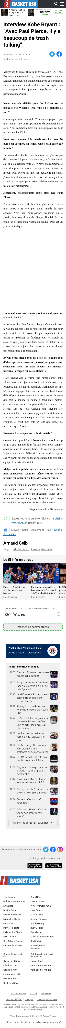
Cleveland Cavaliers (12, 945)
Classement (34, 652)
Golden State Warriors (14, 901)
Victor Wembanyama (40, 906)
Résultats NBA (10, 965)
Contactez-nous (18, 993)
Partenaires (46, 993)
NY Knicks (8, 923)
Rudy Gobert (36, 928)
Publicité (33, 993)
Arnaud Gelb (15, 543)
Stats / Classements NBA (13, 955)
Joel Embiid (36, 941)
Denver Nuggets (11, 928)
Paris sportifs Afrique (40, 970)
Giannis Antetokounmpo (42, 936)
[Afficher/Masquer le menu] (62, 4)
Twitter (52, 54)
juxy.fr (58, 1022)
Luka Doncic (36, 910)
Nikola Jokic (36, 914)
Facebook (59, 54)
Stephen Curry (37, 923)
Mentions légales (14, 999)
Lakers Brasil (36, 961)
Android (53, 866)
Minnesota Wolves (12, 914)
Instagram (60, 850)
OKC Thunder (9, 936)
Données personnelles (47, 999)
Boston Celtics (10, 910)
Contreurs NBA (10, 983)
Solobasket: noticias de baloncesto (42, 955)
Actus (11, 652)
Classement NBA (11, 961)
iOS (35, 866)
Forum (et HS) (11, 609)
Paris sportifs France (40, 965)
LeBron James (37, 901)
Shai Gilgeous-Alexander (37, 946)
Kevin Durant (36, 932)
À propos (29, 999)
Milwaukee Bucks (11, 919)
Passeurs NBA (10, 978)
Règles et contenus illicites (37, 609)
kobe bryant (22, 549)
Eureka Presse (49, 1016)
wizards (47, 549)
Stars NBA (35, 897)
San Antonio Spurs (12, 941)
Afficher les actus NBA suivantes (31, 822)
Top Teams (9, 897)
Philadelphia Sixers (12, 932)
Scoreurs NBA (10, 970)
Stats (21, 652)
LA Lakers (8, 906)
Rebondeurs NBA (11, 974)
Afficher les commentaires (33, 627)
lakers (36, 549)
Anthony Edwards (39, 919)
